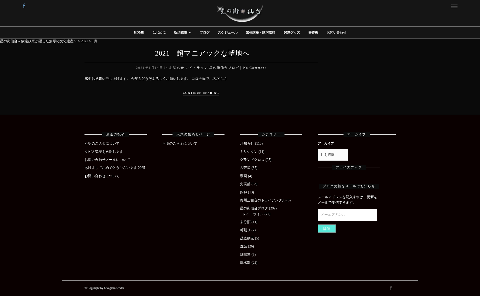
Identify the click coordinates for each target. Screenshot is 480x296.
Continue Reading (201, 92)
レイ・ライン (197, 68)
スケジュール (228, 32)
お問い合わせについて (102, 176)
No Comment (254, 68)
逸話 (243, 246)
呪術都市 (180, 32)
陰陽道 (245, 254)
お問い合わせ (336, 32)
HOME (139, 32)
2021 (84, 41)
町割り (245, 230)
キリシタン (249, 152)
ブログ (205, 32)
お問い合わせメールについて (107, 160)
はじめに (159, 32)
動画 (243, 176)
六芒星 (245, 168)
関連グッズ (292, 32)
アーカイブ (326, 143)
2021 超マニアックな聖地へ (202, 53)
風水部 (245, 262)
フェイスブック (349, 167)
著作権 (313, 32)
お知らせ (176, 68)
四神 (243, 192)
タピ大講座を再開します (103, 152)
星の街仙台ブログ (224, 68)
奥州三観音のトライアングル (263, 200)
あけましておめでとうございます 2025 (114, 168)
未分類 (245, 222)
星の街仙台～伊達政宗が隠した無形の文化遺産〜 (38, 41)
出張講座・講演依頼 (260, 32)
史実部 (245, 184)
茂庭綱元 (247, 238)
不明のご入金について (102, 143)
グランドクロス (252, 160)
